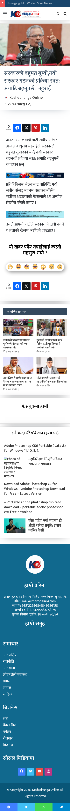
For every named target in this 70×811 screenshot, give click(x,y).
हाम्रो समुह (35, 623)
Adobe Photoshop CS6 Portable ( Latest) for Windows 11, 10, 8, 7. (35, 448)
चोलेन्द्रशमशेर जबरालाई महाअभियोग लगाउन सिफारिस (52, 380)
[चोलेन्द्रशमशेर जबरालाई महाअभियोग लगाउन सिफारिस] (52, 365)
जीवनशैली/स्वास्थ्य (15, 675)
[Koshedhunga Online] (25, 14)
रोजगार (8, 738)
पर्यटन (7, 732)
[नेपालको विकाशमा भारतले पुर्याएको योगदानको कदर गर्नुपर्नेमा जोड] (18, 327)
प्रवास (6, 681)
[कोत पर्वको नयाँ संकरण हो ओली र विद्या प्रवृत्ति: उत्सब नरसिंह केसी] (14, 525)
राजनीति (8, 661)
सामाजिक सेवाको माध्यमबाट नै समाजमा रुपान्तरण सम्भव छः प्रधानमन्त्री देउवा (17, 382)
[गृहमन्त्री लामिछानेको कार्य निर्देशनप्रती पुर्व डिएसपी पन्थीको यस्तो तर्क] (52, 327)
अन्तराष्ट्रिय (9, 655)
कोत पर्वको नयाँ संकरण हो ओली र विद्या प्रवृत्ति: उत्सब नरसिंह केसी (45, 525)
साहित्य (7, 694)
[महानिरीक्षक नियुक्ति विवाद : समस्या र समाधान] (14, 468)
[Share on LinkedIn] (45, 128)
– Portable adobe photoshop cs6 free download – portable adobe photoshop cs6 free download (34, 507)
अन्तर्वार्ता (9, 668)
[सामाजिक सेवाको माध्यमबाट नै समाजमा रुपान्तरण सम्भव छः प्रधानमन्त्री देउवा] (18, 365)
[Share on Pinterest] (36, 128)
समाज (7, 688)
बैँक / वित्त (9, 725)
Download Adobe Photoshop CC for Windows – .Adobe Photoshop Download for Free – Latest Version (34, 489)
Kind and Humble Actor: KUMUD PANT (32, 3)
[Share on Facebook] (17, 128)
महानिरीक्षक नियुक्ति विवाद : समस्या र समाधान (46, 461)
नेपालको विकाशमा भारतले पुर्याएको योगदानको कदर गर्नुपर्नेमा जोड (16, 344)
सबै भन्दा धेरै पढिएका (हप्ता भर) (35, 433)
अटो (5, 719)
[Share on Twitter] (26, 128)
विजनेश (8, 745)
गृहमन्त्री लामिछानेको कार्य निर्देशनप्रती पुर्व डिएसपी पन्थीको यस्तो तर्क (49, 344)
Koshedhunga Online (26, 97)
